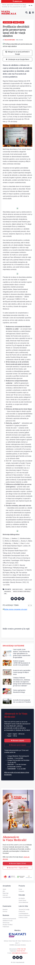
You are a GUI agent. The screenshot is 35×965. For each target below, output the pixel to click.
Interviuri (5, 895)
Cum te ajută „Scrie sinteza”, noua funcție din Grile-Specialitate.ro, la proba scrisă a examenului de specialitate (21, 653)
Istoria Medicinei (23, 902)
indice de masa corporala (21, 591)
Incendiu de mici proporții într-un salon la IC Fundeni (14, 8)
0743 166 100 (21, 949)
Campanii (21, 891)
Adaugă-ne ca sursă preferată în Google (18, 53)
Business (6, 915)
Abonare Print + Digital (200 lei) (18, 868)
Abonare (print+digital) (18, 745)
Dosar (20, 889)
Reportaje (5, 893)
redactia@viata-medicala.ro (20, 953)
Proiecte (22, 886)
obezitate (28, 589)
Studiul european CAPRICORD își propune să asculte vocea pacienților (21, 663)
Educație (22, 895)
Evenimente (7, 906)
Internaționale (6, 897)
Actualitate (7, 886)
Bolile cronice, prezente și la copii (16, 629)
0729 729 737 (21, 951)
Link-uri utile (23, 906)
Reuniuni (5, 909)
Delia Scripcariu (10, 40)
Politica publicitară (24, 915)
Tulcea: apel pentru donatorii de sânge (14, 5)
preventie (7, 591)
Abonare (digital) (18, 740)
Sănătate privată (7, 920)
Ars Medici (22, 898)
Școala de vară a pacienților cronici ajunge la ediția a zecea (21, 672)
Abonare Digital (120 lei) (18, 863)
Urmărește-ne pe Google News (18, 59)
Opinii (4, 889)
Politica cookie (23, 917)
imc (5, 593)
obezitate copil (17, 589)
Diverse (5, 911)
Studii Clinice (22, 900)
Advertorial (6, 922)
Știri (4, 891)
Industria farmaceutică (9, 918)
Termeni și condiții (24, 909)
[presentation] (29, 605)
